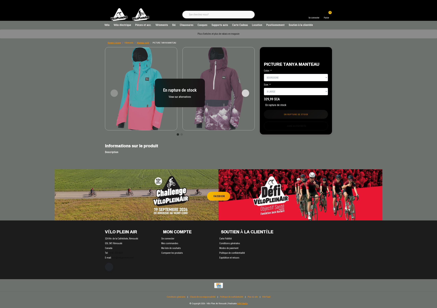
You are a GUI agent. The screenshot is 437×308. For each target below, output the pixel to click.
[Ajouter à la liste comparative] (321, 55)
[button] (313, 55)
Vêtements (162, 25)
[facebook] (109, 267)
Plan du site (253, 297)
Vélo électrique (122, 25)
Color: (267, 70)
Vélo (107, 25)
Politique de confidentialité (231, 297)
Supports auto (220, 25)
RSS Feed (266, 297)
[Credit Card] (218, 285)
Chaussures (186, 25)
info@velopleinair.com (123, 257)
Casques (202, 25)
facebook (219, 196)
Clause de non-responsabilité (202, 297)
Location (257, 25)
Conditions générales (176, 297)
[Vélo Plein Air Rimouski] (129, 20)
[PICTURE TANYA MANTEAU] (141, 88)
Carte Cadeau (240, 25)
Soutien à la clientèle (301, 25)
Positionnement (275, 25)
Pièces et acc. (143, 25)
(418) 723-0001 (116, 253)
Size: (267, 84)
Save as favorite (296, 126)
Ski (174, 25)
